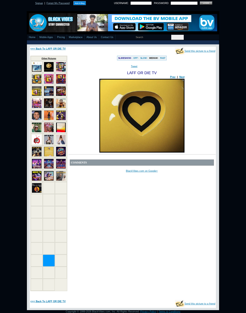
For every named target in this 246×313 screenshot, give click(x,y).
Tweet (134, 66)
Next (181, 77)
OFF (135, 58)
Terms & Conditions (169, 311)
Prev (172, 77)
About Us (91, 37)
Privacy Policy (148, 311)
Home (32, 37)
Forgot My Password (58, 3)
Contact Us (107, 37)
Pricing (61, 37)
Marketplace (75, 37)
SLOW (143, 58)
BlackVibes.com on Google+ (142, 170)
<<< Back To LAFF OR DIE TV (48, 48)
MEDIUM (153, 58)
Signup (39, 3)
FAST (162, 58)
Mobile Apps (46, 37)
